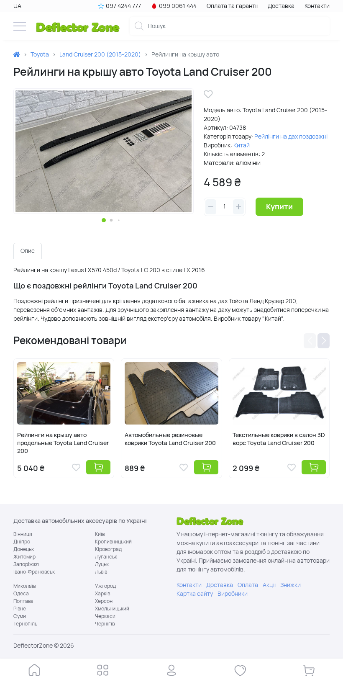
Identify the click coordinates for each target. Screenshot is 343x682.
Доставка (281, 6)
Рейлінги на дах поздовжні (291, 136)
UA (17, 6)
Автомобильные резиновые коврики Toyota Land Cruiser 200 (170, 439)
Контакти (317, 6)
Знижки (290, 585)
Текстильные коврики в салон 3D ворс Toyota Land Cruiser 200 (279, 439)
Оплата (248, 585)
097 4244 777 (123, 6)
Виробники (233, 593)
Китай (241, 145)
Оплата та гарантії (232, 6)
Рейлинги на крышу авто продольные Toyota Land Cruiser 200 (63, 443)
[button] (104, 220)
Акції (269, 585)
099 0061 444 (178, 6)
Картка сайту (195, 593)
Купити (279, 206)
